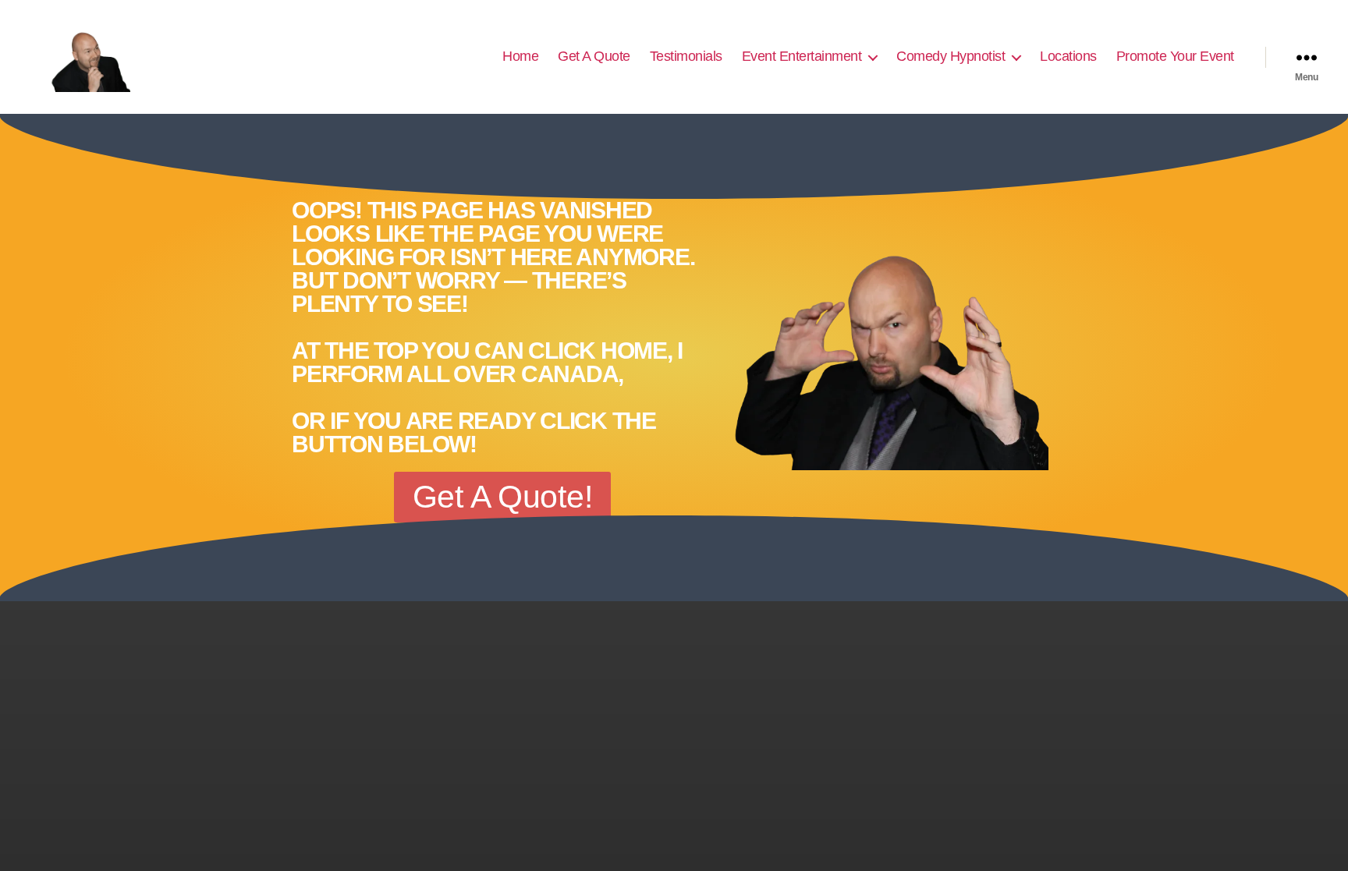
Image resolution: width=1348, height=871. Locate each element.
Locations (1068, 56)
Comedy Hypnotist (950, 56)
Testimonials (686, 56)
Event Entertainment (802, 56)
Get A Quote (594, 56)
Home (520, 56)
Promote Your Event (1175, 56)
